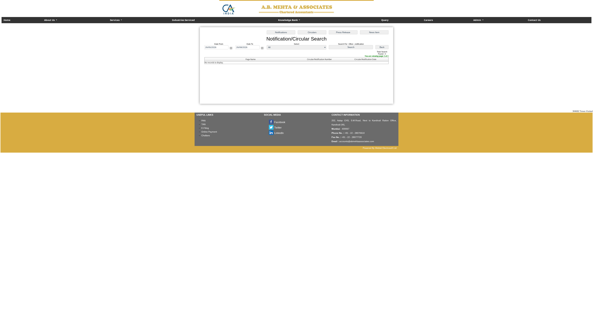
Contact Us (534, 19)
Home (7, 19)
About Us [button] (49, 19)
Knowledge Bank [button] (288, 19)
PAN (203, 120)
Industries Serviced (183, 19)
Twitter (278, 127)
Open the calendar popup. (231, 48)
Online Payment (209, 132)
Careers (428, 19)
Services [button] (115, 19)
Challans (205, 135)
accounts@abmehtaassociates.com (356, 141)
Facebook (279, 122)
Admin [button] (477, 19)
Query (385, 19)
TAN (203, 124)
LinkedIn (279, 133)
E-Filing (205, 128)
